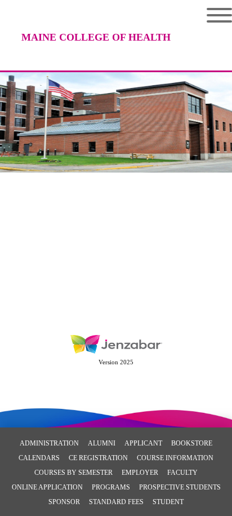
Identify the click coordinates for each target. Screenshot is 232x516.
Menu (211, 15)
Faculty (182, 473)
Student (168, 502)
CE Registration (98, 458)
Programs (111, 487)
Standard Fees (116, 502)
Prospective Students (180, 487)
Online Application (47, 487)
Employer (140, 473)
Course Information (175, 458)
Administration (49, 443)
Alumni (101, 443)
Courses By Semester (73, 473)
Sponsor (64, 502)
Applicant (143, 443)
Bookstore (191, 443)
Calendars (39, 458)
